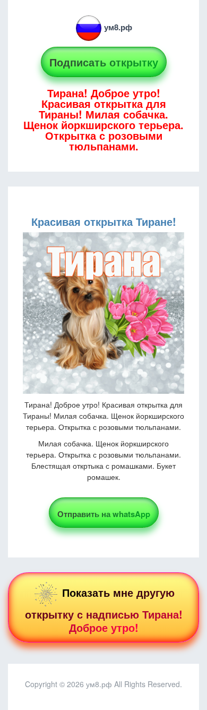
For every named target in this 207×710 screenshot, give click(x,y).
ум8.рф (118, 27)
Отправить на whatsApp (103, 514)
